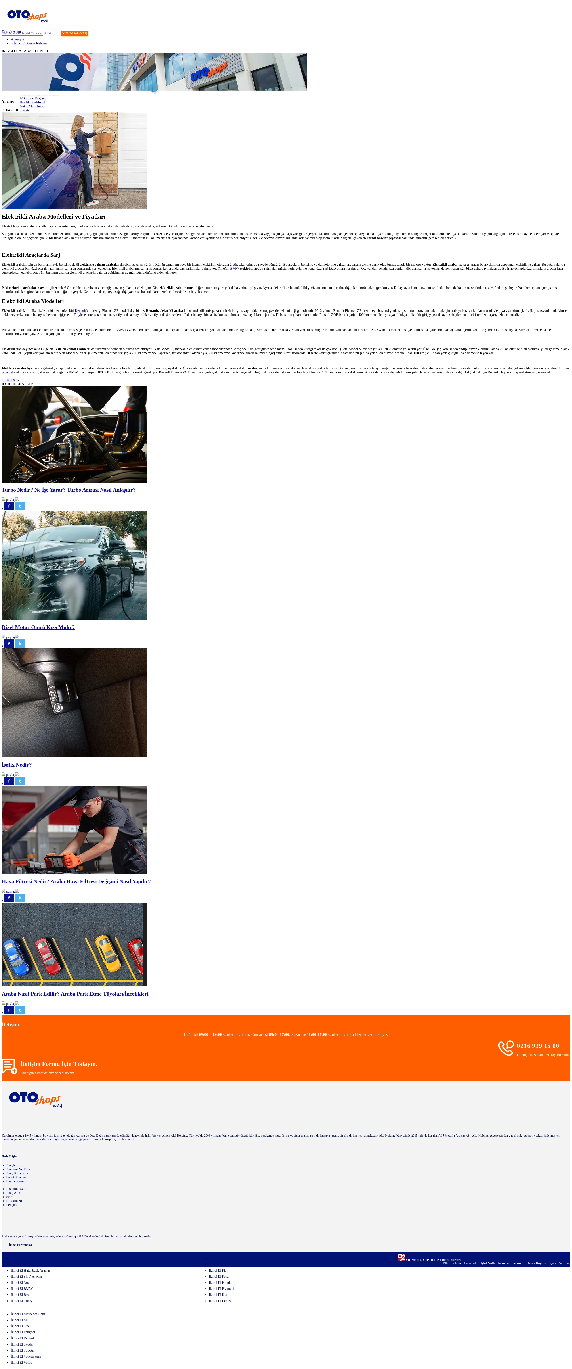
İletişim (11, 1205)
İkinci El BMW (22, 1288)
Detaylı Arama (12, 31)
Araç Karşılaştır (17, 1173)
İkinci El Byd (20, 1294)
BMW (234, 268)
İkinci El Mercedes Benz (28, 1314)
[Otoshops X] (557, 34)
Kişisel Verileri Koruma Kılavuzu (500, 1263)
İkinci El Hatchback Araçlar (30, 1270)
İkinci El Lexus (220, 1301)
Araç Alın (13, 1193)
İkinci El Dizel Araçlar (26, 1258)
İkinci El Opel (21, 1326)
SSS (9, 1197)
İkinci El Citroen (220, 1258)
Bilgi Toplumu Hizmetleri (460, 1263)
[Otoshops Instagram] (539, 34)
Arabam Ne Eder (18, 1169)
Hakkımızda (14, 1201)
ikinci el (7, 372)
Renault (80, 311)
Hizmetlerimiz (16, 1181)
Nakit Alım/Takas (32, 106)
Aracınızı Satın (16, 1189)
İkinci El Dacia (219, 1264)
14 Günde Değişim (33, 98)
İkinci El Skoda (22, 1344)
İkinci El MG (20, 1320)
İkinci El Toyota (22, 1350)
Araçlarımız (14, 1165)
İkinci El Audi (21, 1282)
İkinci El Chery (21, 1301)
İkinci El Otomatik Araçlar (29, 1264)
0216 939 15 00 (538, 1045)
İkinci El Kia (218, 1294)
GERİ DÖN (10, 380)
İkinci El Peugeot (23, 1332)
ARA (47, 33)
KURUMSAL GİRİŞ (74, 33)
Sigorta (25, 110)
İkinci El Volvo (21, 1362)
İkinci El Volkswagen (26, 1356)
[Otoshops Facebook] (548, 34)
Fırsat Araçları (16, 1177)
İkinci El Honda (220, 1282)
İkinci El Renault (23, 1338)
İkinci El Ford (219, 1276)
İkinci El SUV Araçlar (26, 1276)
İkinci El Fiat (218, 1270)
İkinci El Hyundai (221, 1288)
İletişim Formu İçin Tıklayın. (59, 1064)
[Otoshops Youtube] (566, 34)
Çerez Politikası (560, 1263)
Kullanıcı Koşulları (536, 1263)
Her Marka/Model (32, 102)
